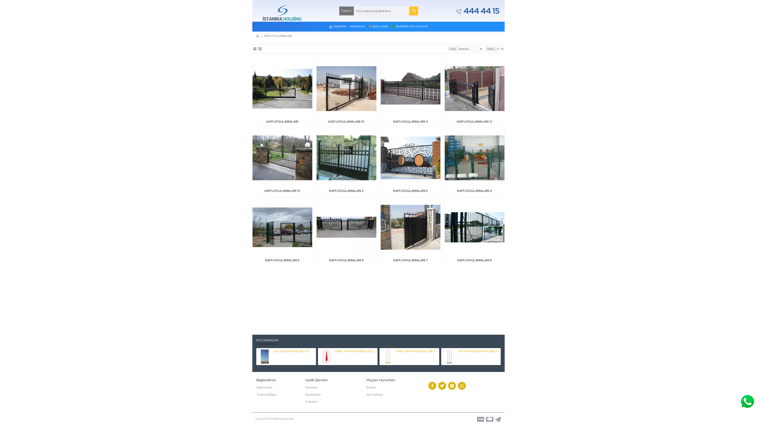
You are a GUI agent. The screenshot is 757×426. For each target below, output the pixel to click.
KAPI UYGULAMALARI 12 (474, 122)
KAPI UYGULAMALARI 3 (410, 191)
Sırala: (453, 48)
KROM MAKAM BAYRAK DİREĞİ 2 (478, 351)
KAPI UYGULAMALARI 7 (410, 260)
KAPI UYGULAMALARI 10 (346, 122)
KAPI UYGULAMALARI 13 (282, 191)
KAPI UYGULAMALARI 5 (282, 260)
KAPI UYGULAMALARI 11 (410, 122)
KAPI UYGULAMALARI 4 (474, 191)
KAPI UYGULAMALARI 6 (346, 260)
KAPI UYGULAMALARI (282, 122)
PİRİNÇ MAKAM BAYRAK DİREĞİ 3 (355, 351)
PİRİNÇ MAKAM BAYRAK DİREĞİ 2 (417, 351)
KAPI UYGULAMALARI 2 (346, 191)
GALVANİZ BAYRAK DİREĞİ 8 (291, 351)
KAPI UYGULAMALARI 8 (474, 260)
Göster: (491, 48)
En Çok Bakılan (267, 340)
